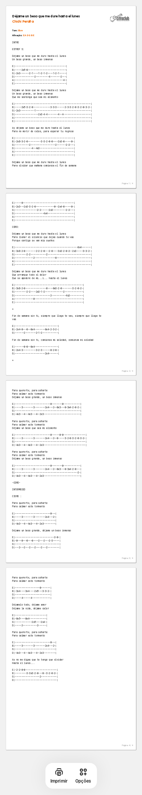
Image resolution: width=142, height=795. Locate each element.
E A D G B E (28, 35)
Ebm (20, 30)
